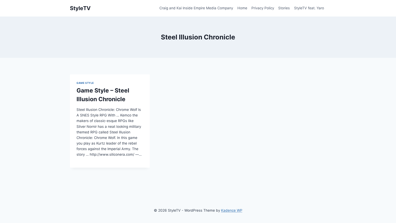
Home (242, 8)
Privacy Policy (262, 8)
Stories (284, 8)
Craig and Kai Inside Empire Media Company (196, 8)
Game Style (85, 82)
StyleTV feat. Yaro (309, 8)
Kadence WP (231, 210)
